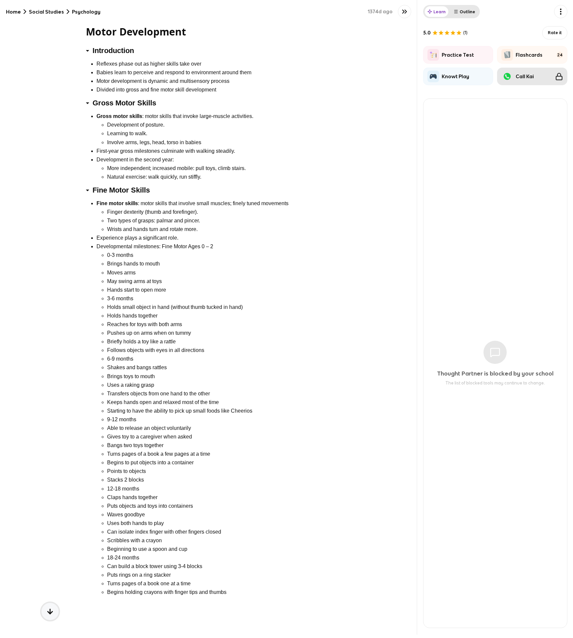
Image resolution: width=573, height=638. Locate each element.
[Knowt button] (404, 11)
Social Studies (46, 12)
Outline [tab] (467, 11)
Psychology (86, 12)
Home (13, 12)
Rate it (555, 32)
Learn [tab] (439, 11)
